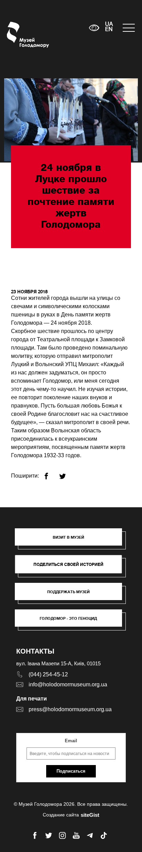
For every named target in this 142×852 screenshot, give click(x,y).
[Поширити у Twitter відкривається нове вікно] (67, 473)
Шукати (62, 27)
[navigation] (129, 28)
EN (109, 29)
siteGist (90, 815)
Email (71, 740)
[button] (71, 540)
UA (109, 24)
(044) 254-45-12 (48, 674)
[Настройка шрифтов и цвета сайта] (94, 28)
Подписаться (71, 771)
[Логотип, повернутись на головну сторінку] (20, 35)
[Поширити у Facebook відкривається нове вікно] (50, 473)
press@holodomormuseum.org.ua (70, 709)
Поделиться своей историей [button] (68, 564)
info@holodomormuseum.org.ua (68, 684)
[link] (71, 595)
